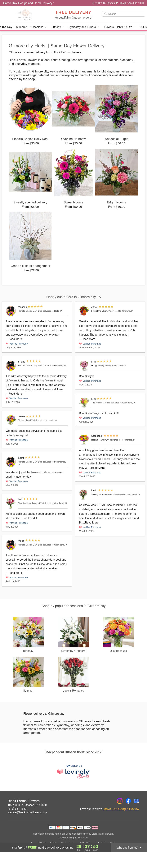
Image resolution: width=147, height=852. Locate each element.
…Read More (14, 339)
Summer (21, 27)
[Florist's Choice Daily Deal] (11, 311)
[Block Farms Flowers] (25, 14)
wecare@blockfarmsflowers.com (27, 812)
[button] (137, 836)
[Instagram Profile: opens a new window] (119, 801)
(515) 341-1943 (17, 808)
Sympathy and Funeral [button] (83, 27)
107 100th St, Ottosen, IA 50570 (27, 805)
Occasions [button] (37, 27)
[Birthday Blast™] (11, 420)
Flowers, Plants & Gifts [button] (118, 27)
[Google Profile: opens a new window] (136, 801)
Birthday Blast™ (25, 420)
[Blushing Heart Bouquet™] (11, 503)
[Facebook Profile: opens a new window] (128, 801)
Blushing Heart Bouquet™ (30, 503)
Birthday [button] (56, 27)
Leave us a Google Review (121, 809)
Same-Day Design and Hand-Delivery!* (29, 3)
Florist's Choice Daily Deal (30, 310)
